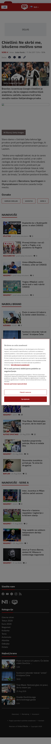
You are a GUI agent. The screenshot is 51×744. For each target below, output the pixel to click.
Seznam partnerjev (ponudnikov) (15, 384)
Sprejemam (25, 399)
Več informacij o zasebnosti (20, 365)
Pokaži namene (25, 392)
